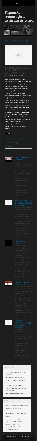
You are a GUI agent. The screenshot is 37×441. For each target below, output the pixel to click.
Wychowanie (13, 40)
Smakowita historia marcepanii (15, 377)
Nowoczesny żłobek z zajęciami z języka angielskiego (23, 203)
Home (6, 40)
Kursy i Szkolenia (24, 40)
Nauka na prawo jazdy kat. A (22, 283)
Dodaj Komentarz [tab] (12, 139)
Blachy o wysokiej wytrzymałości (15, 393)
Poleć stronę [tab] (24, 139)
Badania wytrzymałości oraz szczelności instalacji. (23, 324)
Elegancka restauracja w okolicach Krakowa (18, 43)
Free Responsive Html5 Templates (18, 439)
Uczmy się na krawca (12, 411)
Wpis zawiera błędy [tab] (12, 142)
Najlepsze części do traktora (14, 385)
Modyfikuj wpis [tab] (11, 146)
